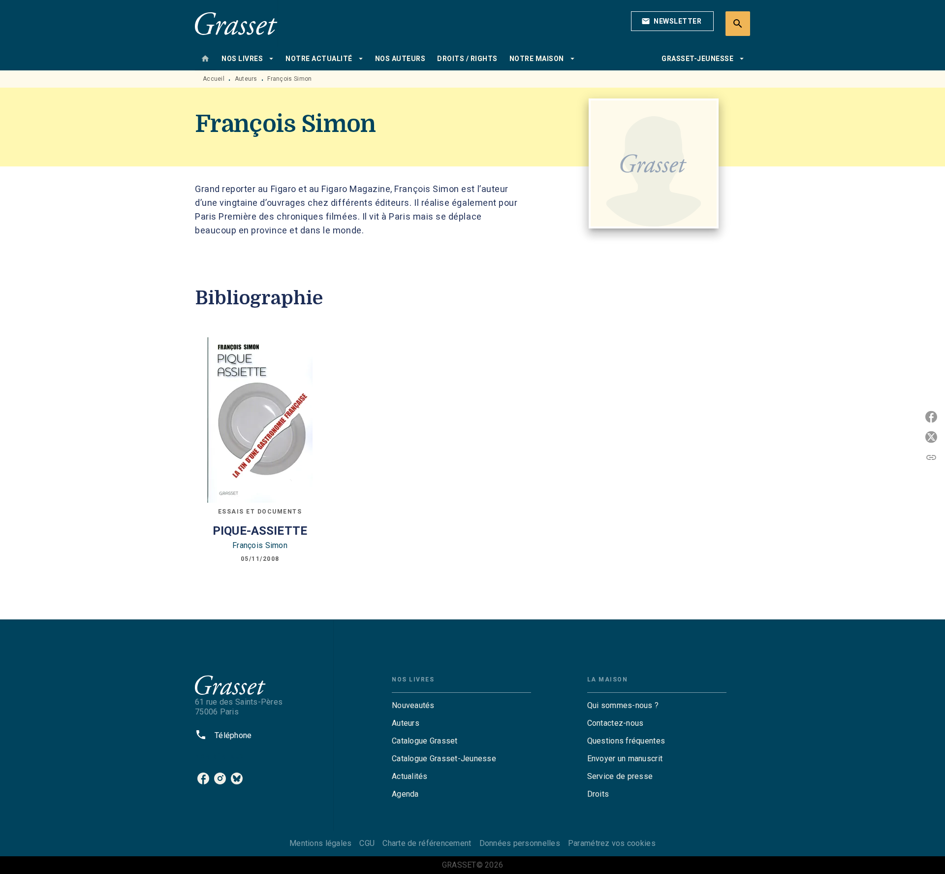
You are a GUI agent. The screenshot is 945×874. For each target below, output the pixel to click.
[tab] (205, 58)
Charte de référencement (426, 843)
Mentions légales (320, 843)
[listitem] (203, 778)
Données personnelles (519, 843)
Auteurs (246, 78)
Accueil (213, 78)
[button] (672, 21)
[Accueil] (236, 23)
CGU (367, 843)
